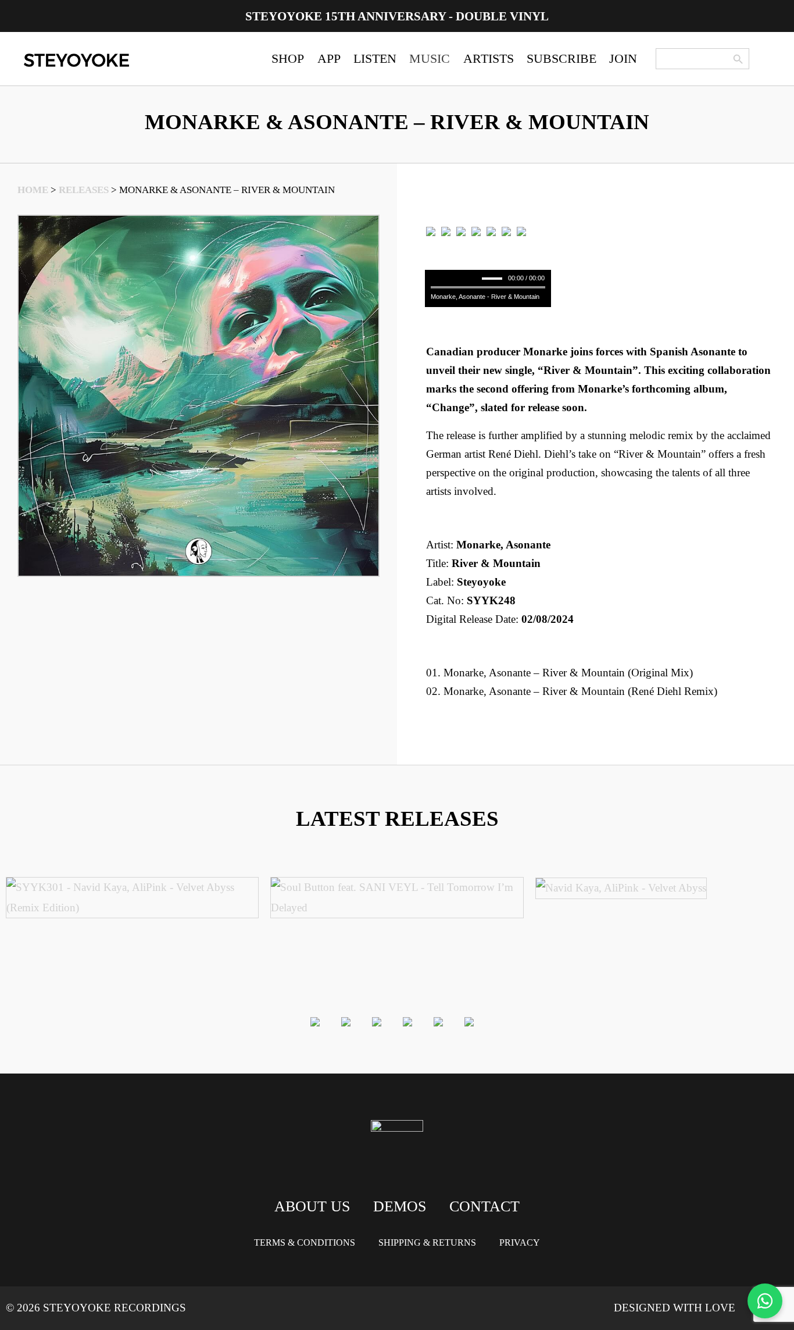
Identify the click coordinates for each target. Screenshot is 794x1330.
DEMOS (399, 1206)
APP (329, 58)
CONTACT (484, 1206)
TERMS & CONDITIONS (304, 1242)
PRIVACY (519, 1242)
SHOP (287, 58)
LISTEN (374, 58)
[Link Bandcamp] (461, 231)
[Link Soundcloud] (506, 231)
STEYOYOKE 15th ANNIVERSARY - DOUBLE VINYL (397, 16)
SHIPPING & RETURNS (427, 1242)
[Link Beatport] (430, 231)
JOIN (623, 58)
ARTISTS (488, 58)
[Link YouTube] (521, 231)
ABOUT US (312, 1206)
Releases (84, 189)
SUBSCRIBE (561, 58)
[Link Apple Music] (476, 231)
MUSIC (429, 58)
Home (32, 189)
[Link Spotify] (445, 231)
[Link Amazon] (491, 231)
